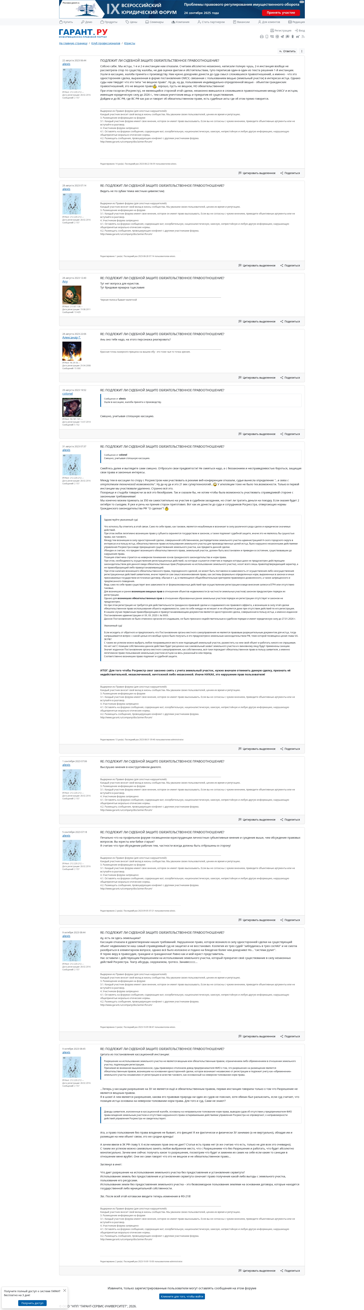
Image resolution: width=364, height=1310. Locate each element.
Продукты (111, 22)
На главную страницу (73, 43)
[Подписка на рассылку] (261, 37)
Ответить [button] (289, 51)
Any (65, 281)
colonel (67, 394)
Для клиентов (271, 22)
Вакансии (243, 22)
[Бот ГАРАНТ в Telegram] (287, 37)
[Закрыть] (64, 1290)
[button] (302, 51)
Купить (68, 22)
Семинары (156, 22)
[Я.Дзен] (277, 37)
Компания (182, 22)
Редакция (299, 22)
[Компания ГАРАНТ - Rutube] (297, 37)
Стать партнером (213, 22)
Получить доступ (32, 1303)
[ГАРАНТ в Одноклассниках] (292, 37)
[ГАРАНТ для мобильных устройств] (266, 37)
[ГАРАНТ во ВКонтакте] (272, 37)
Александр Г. (71, 337)
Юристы (129, 43)
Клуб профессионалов (105, 43)
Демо (88, 22)
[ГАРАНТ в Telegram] (282, 37)
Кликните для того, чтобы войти (182, 1296)
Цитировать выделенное (258, 173)
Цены (133, 22)
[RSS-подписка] (302, 37)
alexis (66, 64)
